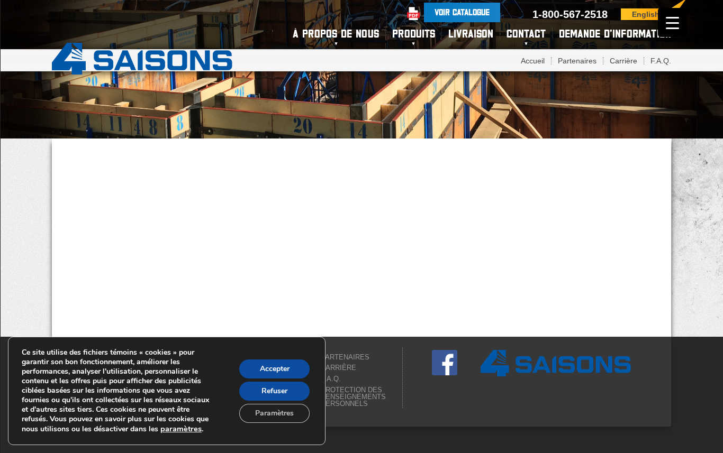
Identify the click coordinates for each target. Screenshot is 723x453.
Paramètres (274, 413)
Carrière (623, 60)
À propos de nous (336, 33)
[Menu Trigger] (672, 22)
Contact (526, 33)
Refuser (274, 391)
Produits (413, 33)
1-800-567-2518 (570, 14)
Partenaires (577, 60)
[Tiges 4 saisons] (142, 57)
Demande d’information (615, 33)
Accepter (275, 369)
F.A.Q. (660, 60)
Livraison (470, 33)
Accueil (533, 60)
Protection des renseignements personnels (353, 397)
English (645, 14)
